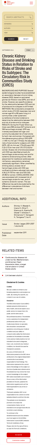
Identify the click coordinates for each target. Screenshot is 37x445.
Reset (25, 39)
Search (11, 39)
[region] (18, 361)
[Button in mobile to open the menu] (31, 3)
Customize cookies (18, 440)
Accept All (18, 435)
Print (28, 50)
